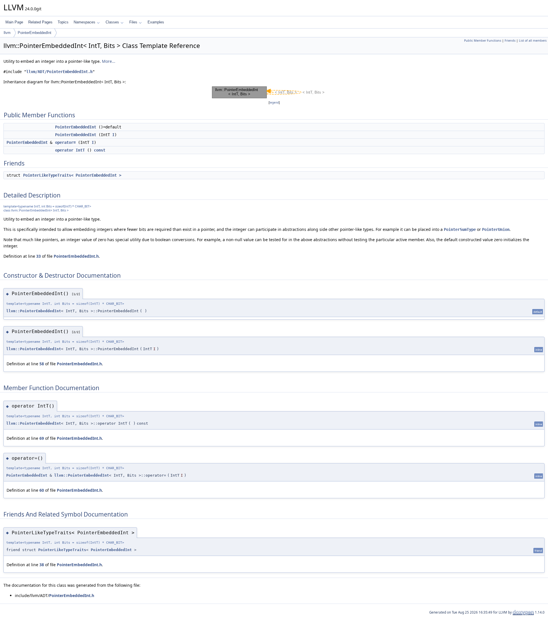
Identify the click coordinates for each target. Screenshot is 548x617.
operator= (65, 142)
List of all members (533, 41)
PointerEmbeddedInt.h (76, 256)
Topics (63, 22)
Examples (156, 22)
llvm (7, 33)
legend (274, 102)
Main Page (14, 22)
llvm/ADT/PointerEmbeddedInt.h (59, 71)
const (99, 150)
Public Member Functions (482, 41)
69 (41, 438)
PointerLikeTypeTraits (62, 550)
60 (41, 490)
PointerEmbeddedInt (34, 33)
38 (41, 564)
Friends (510, 41)
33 (38, 256)
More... (108, 61)
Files (133, 22)
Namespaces (84, 22)
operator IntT (70, 150)
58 (41, 363)
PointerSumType (460, 229)
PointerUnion (495, 229)
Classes (112, 22)
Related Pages (40, 22)
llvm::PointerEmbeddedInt (33, 311)
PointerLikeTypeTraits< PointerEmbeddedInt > (72, 175)
